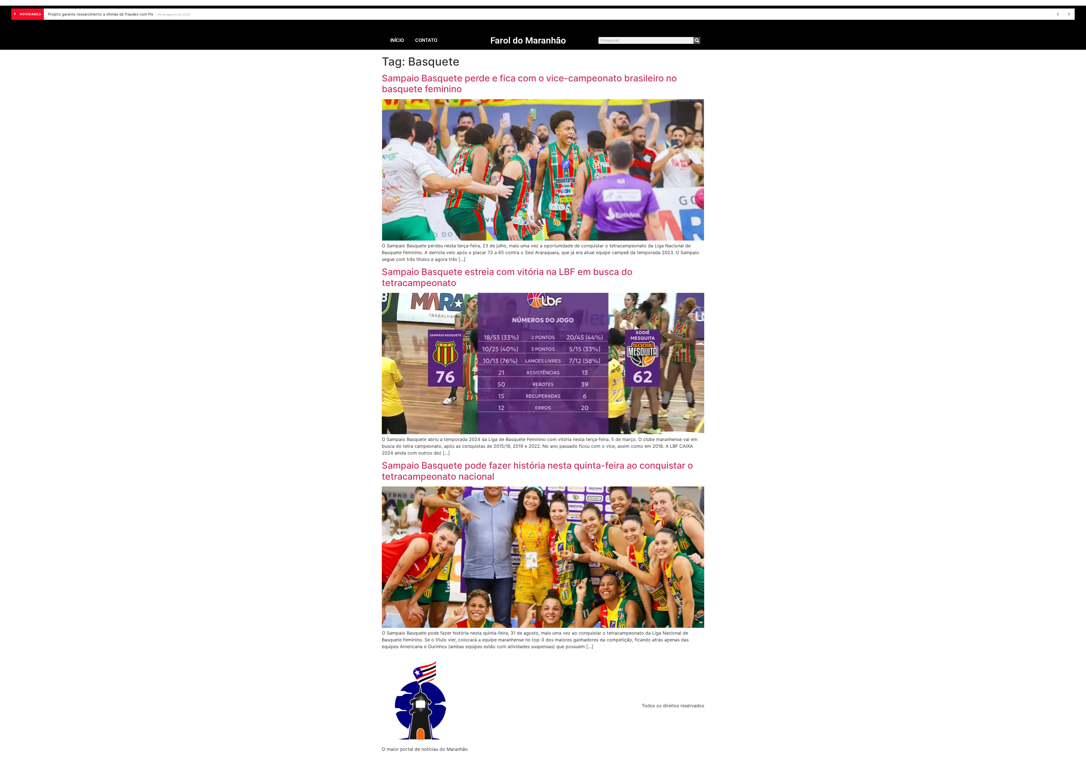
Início (397, 40)
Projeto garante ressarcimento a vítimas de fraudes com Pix (100, 14)
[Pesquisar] (696, 40)
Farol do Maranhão (528, 40)
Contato (426, 40)
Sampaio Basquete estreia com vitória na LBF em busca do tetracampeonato (507, 277)
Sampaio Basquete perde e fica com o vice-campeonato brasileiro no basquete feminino (529, 83)
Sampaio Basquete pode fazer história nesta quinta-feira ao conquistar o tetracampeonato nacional (537, 471)
